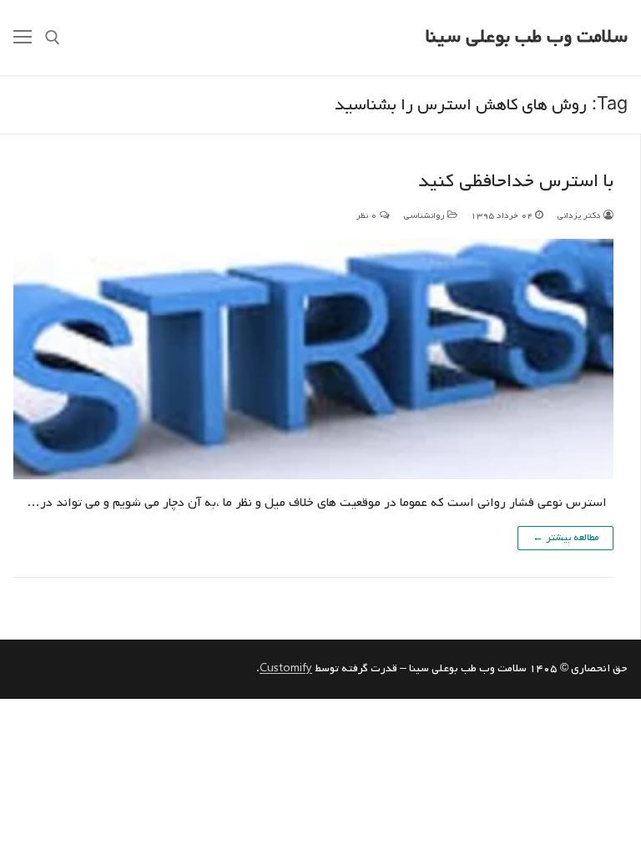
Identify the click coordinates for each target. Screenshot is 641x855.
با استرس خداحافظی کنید (515, 181)
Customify (286, 668)
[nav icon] (22, 37)
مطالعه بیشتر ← (565, 537)
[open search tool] (52, 37)
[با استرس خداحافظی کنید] (313, 359)
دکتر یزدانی (580, 215)
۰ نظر (368, 215)
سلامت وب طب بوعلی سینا (527, 37)
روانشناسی (425, 215)
